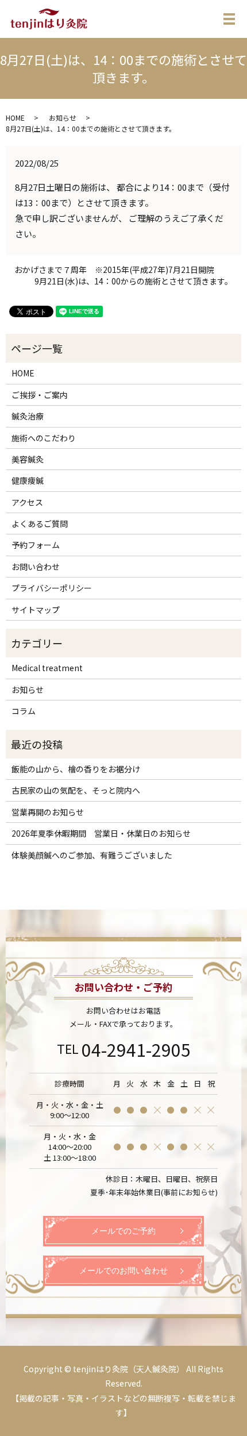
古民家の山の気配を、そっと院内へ (75, 790)
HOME (15, 117)
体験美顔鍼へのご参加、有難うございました (91, 855)
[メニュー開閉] (229, 19)
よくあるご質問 (39, 523)
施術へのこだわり (43, 438)
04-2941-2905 (136, 1049)
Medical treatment (47, 667)
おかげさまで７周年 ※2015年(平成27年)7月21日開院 (114, 269)
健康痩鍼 (27, 480)
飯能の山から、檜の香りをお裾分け (75, 769)
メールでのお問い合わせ (123, 1270)
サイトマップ (35, 609)
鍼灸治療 (27, 416)
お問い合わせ (35, 566)
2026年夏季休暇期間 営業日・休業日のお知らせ (101, 833)
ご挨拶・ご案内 (39, 395)
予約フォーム (35, 544)
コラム (23, 711)
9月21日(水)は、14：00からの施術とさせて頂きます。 (133, 281)
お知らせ (62, 117)
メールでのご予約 (123, 1231)
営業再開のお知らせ (47, 812)
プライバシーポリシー (51, 588)
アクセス (27, 502)
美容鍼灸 (27, 459)
